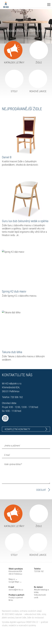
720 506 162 (16, 397)
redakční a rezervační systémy (22, 625)
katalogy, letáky (14, 62)
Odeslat (41, 489)
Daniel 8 (6, 117)
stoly (14, 91)
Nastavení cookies (10, 611)
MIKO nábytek (15, 614)
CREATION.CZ (32, 622)
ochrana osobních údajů (31, 611)
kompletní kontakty (17, 429)
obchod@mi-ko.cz (16, 590)
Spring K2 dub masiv (12, 251)
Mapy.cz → (13, 579)
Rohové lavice (37, 91)
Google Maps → (15, 582)
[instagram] (26, 418)
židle (39, 62)
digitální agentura (17, 622)
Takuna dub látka (10, 312)
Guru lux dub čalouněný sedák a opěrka (20, 181)
